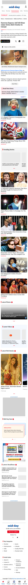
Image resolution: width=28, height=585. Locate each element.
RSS (17, 570)
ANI (1, 31)
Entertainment (7, 546)
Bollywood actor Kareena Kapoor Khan (11, 70)
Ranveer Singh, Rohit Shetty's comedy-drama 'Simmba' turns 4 (13, 92)
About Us (6, 560)
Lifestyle (17, 546)
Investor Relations (20, 567)
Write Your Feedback (13, 531)
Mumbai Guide (19, 551)
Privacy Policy (7, 569)
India (5, 548)
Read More (14, 84)
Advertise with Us (8, 564)
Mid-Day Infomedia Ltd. (18, 578)
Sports (16, 544)
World (5, 551)
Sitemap (18, 572)
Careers (6, 567)
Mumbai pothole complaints (15, 15)
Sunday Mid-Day (19, 548)
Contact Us (6, 562)
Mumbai (6, 544)
